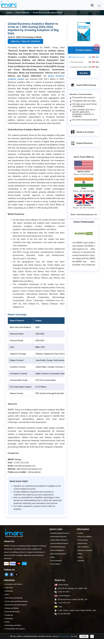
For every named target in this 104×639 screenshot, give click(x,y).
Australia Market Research (60, 533)
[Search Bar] (92, 5)
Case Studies (55, 564)
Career (80, 533)
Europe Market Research (59, 543)
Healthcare (9, 615)
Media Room (82, 543)
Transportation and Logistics (15, 629)
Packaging (9, 618)
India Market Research (59, 537)
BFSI (7, 594)
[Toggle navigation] (99, 5)
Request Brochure (84, 143)
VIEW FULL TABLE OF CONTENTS (25, 41)
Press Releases (56, 561)
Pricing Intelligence (57, 550)
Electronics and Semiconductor (16, 605)
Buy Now (84, 73)
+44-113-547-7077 (64, 603)
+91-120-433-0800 (63, 614)
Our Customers (83, 547)
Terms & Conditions (85, 537)
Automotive (9, 591)
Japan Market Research (59, 540)
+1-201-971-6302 (63, 592)
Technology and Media (13, 625)
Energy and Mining (12, 608)
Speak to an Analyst (85, 132)
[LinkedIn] (6, 574)
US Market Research (58, 547)
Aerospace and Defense (13, 584)
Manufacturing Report (58, 554)
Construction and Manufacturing (16, 601)
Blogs (53, 557)
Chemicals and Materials (14, 598)
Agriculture (9, 588)
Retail (7, 622)
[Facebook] (11, 574)
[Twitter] (17, 574)
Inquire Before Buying (86, 85)
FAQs (80, 554)
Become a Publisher (85, 550)
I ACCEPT (84, 636)
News (80, 557)
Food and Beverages (12, 611)
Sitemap (81, 561)
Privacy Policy (64, 636)
